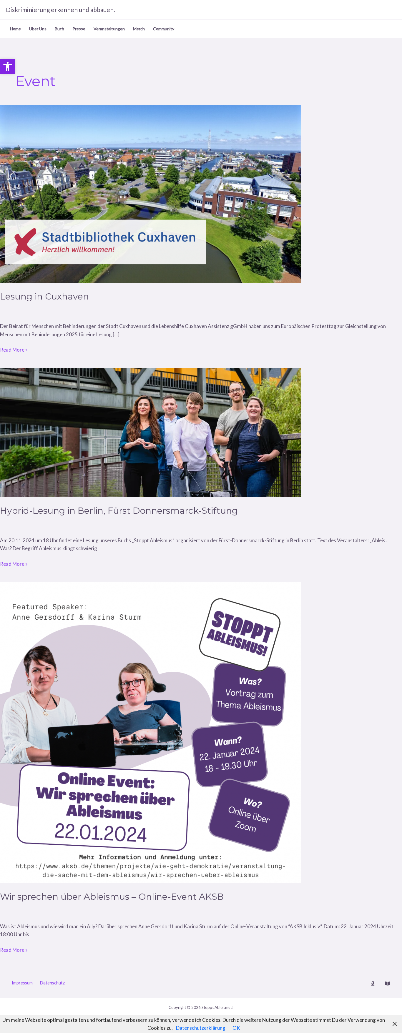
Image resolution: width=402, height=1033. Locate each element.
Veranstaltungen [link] (109, 28)
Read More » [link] (14, 350)
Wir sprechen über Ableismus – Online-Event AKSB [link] (112, 896)
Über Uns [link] (37, 28)
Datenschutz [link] (52, 982)
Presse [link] (78, 28)
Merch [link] (139, 28)
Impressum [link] (22, 982)
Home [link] (15, 28)
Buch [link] (59, 28)
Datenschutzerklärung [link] (200, 1028)
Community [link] (163, 28)
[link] (7, 66)
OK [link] (236, 1028)
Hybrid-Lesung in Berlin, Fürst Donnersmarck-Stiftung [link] (119, 510)
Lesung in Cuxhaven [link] (44, 296)
